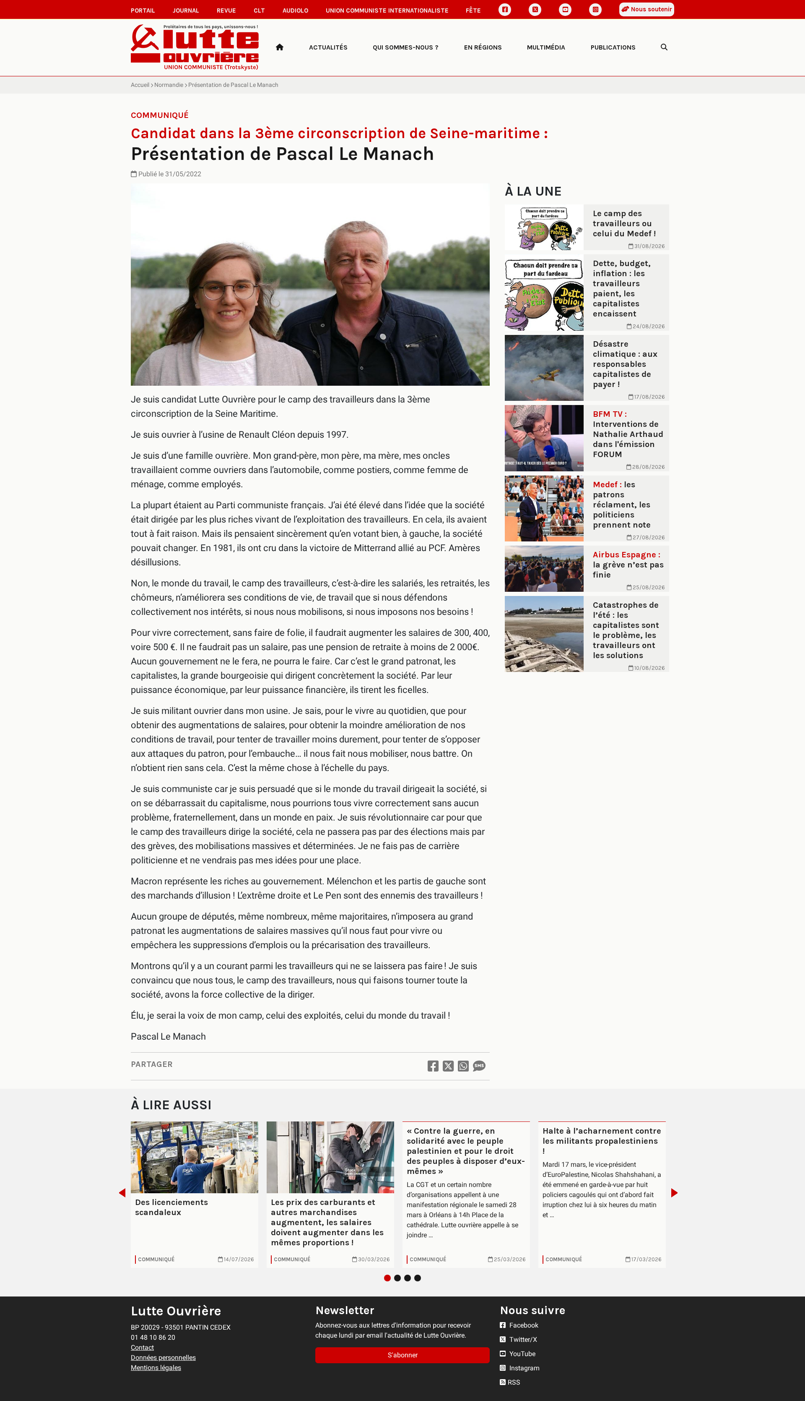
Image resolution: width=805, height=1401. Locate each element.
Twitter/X (522, 1339)
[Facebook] (505, 9)
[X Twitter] (535, 9)
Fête (473, 10)
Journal (186, 10)
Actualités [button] (328, 47)
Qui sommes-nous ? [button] (406, 47)
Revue (226, 10)
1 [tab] (387, 1278)
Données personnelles (163, 1358)
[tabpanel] (194, 1194)
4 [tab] (417, 1278)
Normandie (168, 84)
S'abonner (403, 1355)
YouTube (521, 1354)
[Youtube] (565, 9)
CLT (259, 10)
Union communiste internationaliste (387, 10)
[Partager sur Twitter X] (448, 1066)
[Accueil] (279, 47)
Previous (119, 1192)
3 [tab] (407, 1278)
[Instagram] (595, 9)
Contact (142, 1347)
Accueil (140, 84)
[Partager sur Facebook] (433, 1066)
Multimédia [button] (546, 47)
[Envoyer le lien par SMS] (479, 1066)
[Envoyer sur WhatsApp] (463, 1066)
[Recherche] (664, 47)
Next (677, 1192)
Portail (143, 10)
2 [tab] (397, 1278)
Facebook (523, 1325)
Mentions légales (156, 1368)
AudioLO (295, 10)
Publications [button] (613, 47)
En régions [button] (483, 47)
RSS (514, 1382)
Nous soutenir (650, 9)
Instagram (524, 1368)
